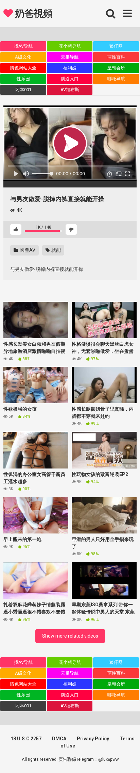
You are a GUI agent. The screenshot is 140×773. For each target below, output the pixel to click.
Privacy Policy (93, 738)
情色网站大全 (23, 67)
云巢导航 (69, 57)
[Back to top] (127, 759)
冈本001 (23, 89)
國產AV (27, 250)
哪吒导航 (116, 78)
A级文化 (23, 57)
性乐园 (23, 78)
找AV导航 (23, 46)
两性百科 (116, 57)
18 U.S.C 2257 (26, 738)
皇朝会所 (116, 67)
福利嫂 (69, 67)
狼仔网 (116, 46)
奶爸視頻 (32, 13)
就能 (55, 250)
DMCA (59, 738)
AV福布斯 (69, 89)
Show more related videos (70, 636)
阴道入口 (69, 78)
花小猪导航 (70, 46)
